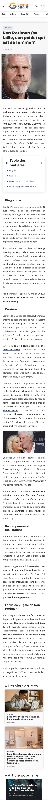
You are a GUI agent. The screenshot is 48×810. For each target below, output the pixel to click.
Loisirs (10, 714)
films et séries (11, 349)
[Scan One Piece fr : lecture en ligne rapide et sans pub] (24, 701)
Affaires (10, 752)
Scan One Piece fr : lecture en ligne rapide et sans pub (23, 718)
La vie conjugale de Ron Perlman (23, 186)
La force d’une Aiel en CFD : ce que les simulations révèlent (23, 788)
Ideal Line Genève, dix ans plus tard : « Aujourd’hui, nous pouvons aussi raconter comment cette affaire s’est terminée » (24, 758)
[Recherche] (36, 6)
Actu (7, 28)
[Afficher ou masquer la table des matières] (41, 162)
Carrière (12, 176)
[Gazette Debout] (18, 5)
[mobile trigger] (5, 5)
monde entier (10, 410)
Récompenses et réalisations (21, 181)
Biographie (14, 170)
